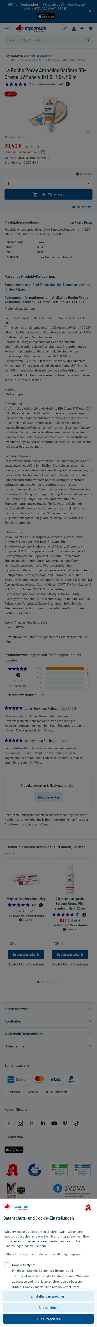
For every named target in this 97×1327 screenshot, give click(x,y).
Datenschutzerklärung (52, 1254)
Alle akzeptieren (49, 1319)
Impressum (77, 1254)
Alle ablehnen (48, 1307)
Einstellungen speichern (48, 1296)
